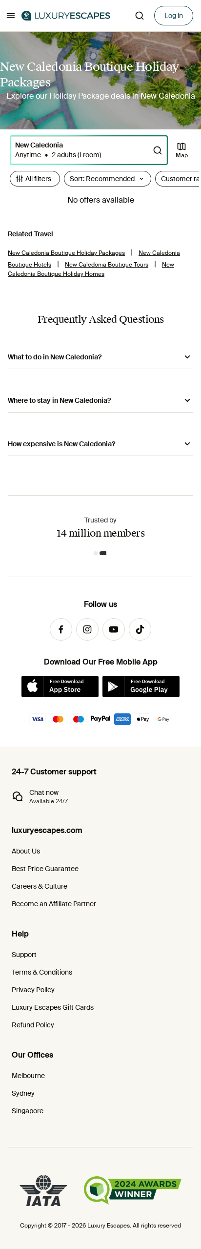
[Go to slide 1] (96, 553)
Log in (173, 15)
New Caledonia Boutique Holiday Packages (66, 253)
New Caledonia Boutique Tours (106, 265)
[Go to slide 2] (103, 553)
